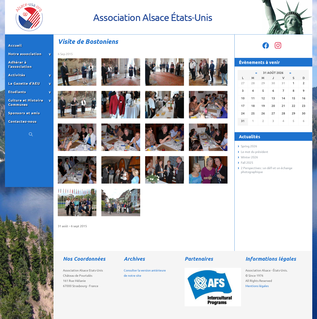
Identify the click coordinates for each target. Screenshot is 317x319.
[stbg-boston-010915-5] (77, 118)
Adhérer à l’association (20, 64)
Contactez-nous (22, 121)
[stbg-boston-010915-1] (77, 86)
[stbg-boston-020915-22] (208, 184)
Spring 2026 (249, 146)
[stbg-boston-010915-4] (208, 86)
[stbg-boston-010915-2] (120, 86)
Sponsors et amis (24, 113)
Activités (16, 75)
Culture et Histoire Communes (25, 102)
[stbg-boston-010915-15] (77, 184)
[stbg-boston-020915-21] (164, 184)
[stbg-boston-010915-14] (208, 151)
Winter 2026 (249, 157)
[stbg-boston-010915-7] (164, 118)
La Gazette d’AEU (24, 83)
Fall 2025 (247, 162)
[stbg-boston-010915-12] (120, 151)
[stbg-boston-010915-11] (77, 151)
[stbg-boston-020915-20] (120, 184)
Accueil (15, 45)
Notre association (24, 54)
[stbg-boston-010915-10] (208, 118)
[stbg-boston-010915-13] (164, 151)
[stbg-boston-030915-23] (77, 216)
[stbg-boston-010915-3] (164, 86)
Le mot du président (254, 152)
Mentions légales (257, 286)
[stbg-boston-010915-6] (120, 118)
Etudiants (17, 92)
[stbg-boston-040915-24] (120, 216)
